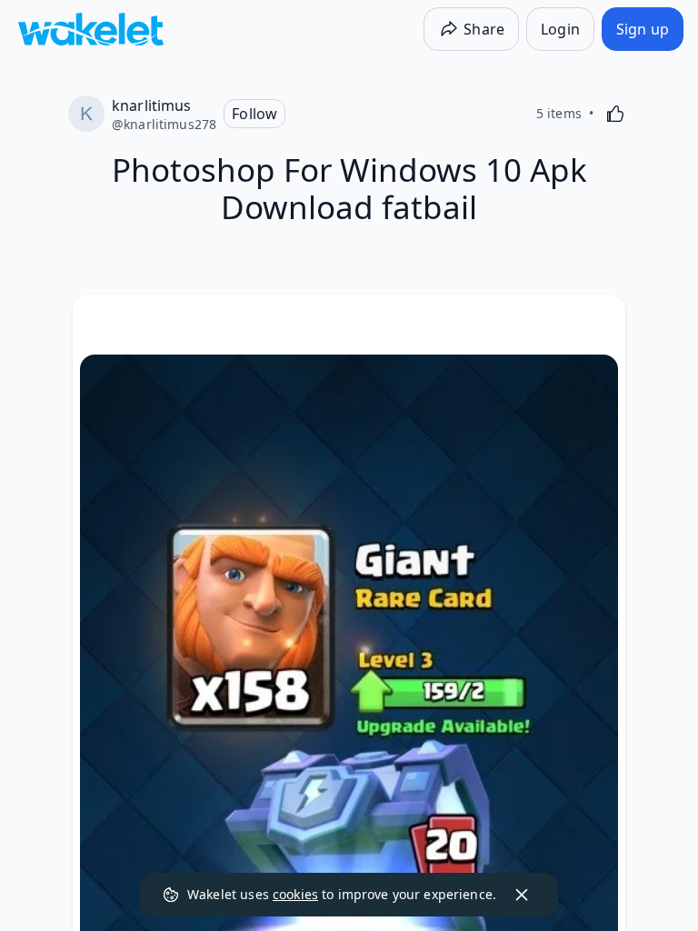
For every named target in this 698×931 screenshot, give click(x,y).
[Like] (615, 113)
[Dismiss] (521, 894)
